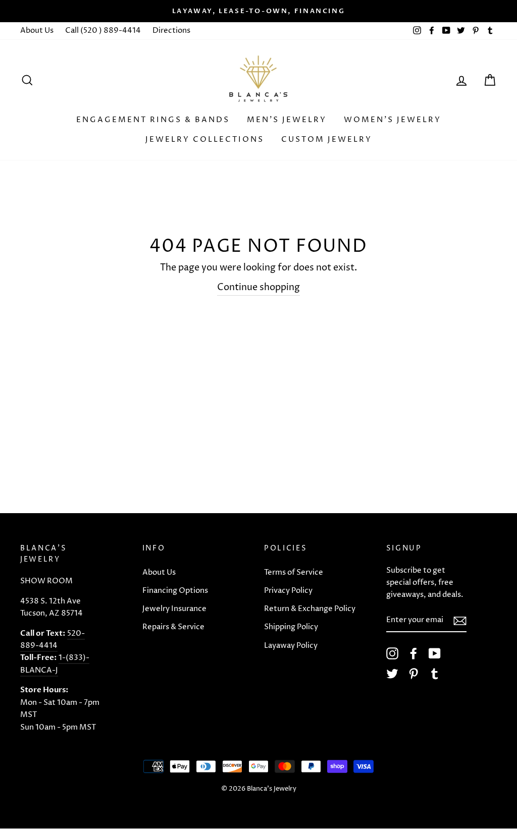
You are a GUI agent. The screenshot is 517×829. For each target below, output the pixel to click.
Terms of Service (293, 572)
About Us (37, 30)
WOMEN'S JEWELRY (392, 120)
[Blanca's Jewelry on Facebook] (413, 653)
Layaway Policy (291, 645)
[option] (258, 11)
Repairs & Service (173, 627)
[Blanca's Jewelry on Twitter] (392, 674)
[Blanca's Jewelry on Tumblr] (435, 674)
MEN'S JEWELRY (287, 120)
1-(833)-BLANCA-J (54, 663)
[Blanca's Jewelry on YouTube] (435, 653)
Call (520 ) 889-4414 (103, 30)
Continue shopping (258, 287)
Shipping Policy (291, 627)
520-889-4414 (52, 639)
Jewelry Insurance (174, 608)
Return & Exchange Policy (309, 608)
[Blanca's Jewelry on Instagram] (392, 653)
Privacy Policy (288, 590)
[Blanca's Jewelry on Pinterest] (413, 674)
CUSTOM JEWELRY (326, 139)
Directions (171, 30)
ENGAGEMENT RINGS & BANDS (153, 120)
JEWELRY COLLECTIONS (204, 139)
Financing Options (175, 590)
